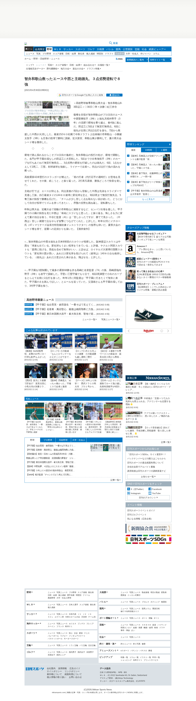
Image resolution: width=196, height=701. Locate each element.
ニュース (30, 53)
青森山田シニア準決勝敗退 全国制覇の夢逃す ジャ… (50, 458)
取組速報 (145, 592)
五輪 (29, 645)
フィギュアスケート (77, 636)
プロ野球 (46, 53)
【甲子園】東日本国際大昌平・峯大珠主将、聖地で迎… (65, 314)
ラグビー (64, 636)
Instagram (136, 493)
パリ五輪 (83, 645)
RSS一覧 (156, 657)
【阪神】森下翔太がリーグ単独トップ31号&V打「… (146, 184)
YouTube (156, 493)
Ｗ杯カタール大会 (72, 617)
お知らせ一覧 (147, 476)
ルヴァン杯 (59, 617)
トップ (29, 65)
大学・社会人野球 (64, 598)
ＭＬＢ (57, 49)
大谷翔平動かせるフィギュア (151, 233)
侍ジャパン (145, 53)
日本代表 (72, 614)
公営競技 (128, 49)
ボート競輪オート (108, 618)
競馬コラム (146, 609)
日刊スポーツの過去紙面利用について (145, 462)
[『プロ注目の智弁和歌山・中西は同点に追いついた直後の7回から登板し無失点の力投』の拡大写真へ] (47, 104)
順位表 (81, 53)
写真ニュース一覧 (110, 319)
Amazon (141, 246)
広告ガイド (75, 668)
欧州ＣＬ (69, 626)
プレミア (90, 624)
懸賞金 (123, 595)
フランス (60, 626)
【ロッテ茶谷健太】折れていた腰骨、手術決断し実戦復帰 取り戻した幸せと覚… (148, 430)
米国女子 (51, 655)
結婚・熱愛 (137, 628)
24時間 (148, 150)
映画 (156, 628)
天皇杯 (84, 617)
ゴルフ (91, 49)
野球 (49, 49)
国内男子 (72, 652)
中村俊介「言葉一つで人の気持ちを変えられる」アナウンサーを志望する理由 (148, 401)
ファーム (86, 595)
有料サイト (137, 660)
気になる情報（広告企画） (140, 518)
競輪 (150, 618)
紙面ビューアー (157, 49)
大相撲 (100, 49)
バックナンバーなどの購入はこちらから (146, 458)
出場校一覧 (103, 65)
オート (156, 618)
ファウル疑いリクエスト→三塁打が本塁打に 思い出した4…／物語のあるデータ (148, 416)
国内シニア (61, 655)
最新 (133, 150)
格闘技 (164, 602)
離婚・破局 (148, 628)
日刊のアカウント (147, 497)
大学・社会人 (132, 53)
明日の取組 (155, 592)
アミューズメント (108, 650)
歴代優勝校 (52, 68)
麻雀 (150, 651)
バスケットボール (55, 639)
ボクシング (155, 602)
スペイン (51, 626)
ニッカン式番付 (134, 595)
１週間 (164, 150)
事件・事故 (125, 630)
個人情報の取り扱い (56, 677)
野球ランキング (135, 144)
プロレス (145, 602)
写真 (38, 53)
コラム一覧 (134, 657)
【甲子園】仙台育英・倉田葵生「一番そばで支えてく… (65, 304)
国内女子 (81, 652)
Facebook (157, 489)
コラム (156, 53)
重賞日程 (156, 609)
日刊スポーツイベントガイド (141, 510)
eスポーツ (125, 651)
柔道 (81, 633)
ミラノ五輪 (73, 645)
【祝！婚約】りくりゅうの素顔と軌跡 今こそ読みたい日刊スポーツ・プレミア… (148, 387)
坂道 (154, 625)
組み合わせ (89, 65)
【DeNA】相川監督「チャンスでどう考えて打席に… (49, 474)
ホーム (29, 49)
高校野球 (119, 53)
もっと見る (147, 199)
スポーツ (80, 49)
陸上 (71, 633)
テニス (87, 633)
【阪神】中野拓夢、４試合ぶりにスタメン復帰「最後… (50, 466)
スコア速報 (58, 53)
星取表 (164, 592)
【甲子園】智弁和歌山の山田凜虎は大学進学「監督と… (146, 192)
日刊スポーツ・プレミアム (149, 284)
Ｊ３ (89, 614)
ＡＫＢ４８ (146, 625)
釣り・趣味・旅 (107, 643)
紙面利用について (73, 674)
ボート (144, 618)
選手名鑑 (70, 595)
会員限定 (40, 49)
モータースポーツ (71, 639)
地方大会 (65, 68)
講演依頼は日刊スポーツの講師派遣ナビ (146, 471)
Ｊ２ (84, 614)
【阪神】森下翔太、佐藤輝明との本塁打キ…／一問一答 (146, 175)
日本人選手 (73, 605)
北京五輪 (92, 645)
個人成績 (90, 53)
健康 (143, 644)
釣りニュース (126, 644)
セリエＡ (72, 624)
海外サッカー (33, 623)
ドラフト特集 (93, 68)
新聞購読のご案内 (135, 60)
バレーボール (53, 636)
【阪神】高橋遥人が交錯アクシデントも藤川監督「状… (146, 157)
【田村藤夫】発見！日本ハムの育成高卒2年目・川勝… (50, 454)
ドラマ (162, 628)
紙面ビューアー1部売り (148, 259)
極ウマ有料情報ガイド (130, 611)
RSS (120, 59)
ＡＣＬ (50, 617)
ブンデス (81, 624)
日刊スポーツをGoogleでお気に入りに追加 (82, 95)
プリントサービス (151, 660)
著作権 (113, 692)
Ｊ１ (79, 614)
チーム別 (92, 617)
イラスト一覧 (145, 657)
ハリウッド (162, 625)
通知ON (115, 95)
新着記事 (132, 378)
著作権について (54, 674)
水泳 (76, 633)
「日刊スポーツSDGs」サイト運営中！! (146, 454)
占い (133, 630)
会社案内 (51, 668)
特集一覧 (124, 657)
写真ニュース (32, 399)
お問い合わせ (75, 677)
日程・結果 (70, 53)
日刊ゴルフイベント (137, 514)
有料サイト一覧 (157, 60)
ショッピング (126, 660)
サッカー (68, 49)
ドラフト (109, 53)
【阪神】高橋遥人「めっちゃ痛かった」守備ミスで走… (146, 166)
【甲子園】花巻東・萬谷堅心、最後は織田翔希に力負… (65, 309)
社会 (144, 49)
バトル (110, 49)
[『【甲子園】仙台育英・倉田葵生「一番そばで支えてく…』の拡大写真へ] (105, 459)
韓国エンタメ (126, 628)
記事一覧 (115, 480)
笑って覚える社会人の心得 (149, 271)
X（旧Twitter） (138, 489)
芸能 (137, 49)
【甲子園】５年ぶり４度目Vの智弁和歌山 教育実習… (50, 470)
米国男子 (90, 652)
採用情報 (62, 668)
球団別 (100, 53)
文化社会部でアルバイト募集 (141, 467)
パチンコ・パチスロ (138, 651)
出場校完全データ (34, 68)
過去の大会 (78, 68)
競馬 (118, 49)
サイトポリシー (54, 671)
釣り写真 (136, 644)
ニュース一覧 (88, 319)
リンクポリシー (72, 671)
